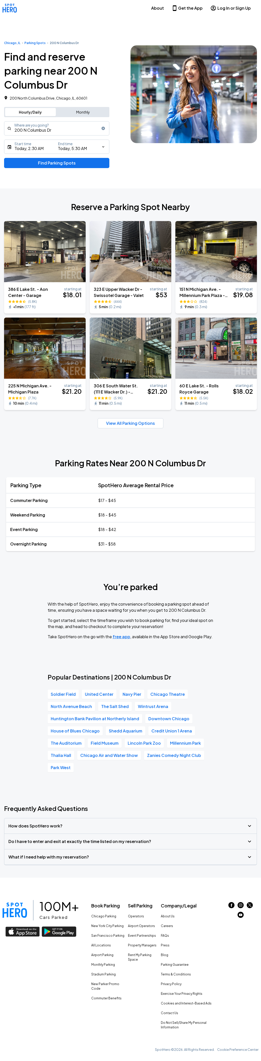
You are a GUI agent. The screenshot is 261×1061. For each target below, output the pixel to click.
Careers (167, 926)
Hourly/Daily (30, 112)
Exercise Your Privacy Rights (181, 994)
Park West (61, 767)
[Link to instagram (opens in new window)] (241, 906)
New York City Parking (107, 926)
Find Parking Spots (57, 163)
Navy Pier (132, 694)
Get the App (190, 8)
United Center (99, 694)
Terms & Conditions (176, 974)
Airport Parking (102, 955)
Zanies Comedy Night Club (174, 755)
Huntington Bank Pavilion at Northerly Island (95, 718)
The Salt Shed (115, 706)
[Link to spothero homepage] (15, 910)
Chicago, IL (12, 43)
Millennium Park (185, 743)
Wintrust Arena (153, 706)
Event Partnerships (142, 935)
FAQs (165, 935)
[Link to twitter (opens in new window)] (250, 906)
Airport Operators (141, 926)
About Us (168, 916)
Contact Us (169, 1013)
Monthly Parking (103, 965)
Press (165, 945)
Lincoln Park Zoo (144, 743)
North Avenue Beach (71, 706)
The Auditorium (66, 743)
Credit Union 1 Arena (171, 730)
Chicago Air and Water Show (109, 755)
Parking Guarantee (175, 965)
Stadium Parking (103, 974)
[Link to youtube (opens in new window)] (241, 916)
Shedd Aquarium (125, 730)
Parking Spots (35, 43)
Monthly (83, 112)
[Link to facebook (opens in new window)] (231, 906)
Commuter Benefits (106, 998)
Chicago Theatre (167, 694)
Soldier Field (63, 694)
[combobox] (56, 128)
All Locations (101, 945)
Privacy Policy (171, 984)
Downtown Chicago (168, 718)
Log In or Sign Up (234, 8)
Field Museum (105, 743)
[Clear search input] (103, 128)
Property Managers (142, 945)
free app (121, 636)
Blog (164, 955)
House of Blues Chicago (75, 730)
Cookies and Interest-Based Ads (186, 1003)
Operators (136, 916)
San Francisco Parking (107, 935)
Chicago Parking (103, 916)
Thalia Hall (61, 755)
